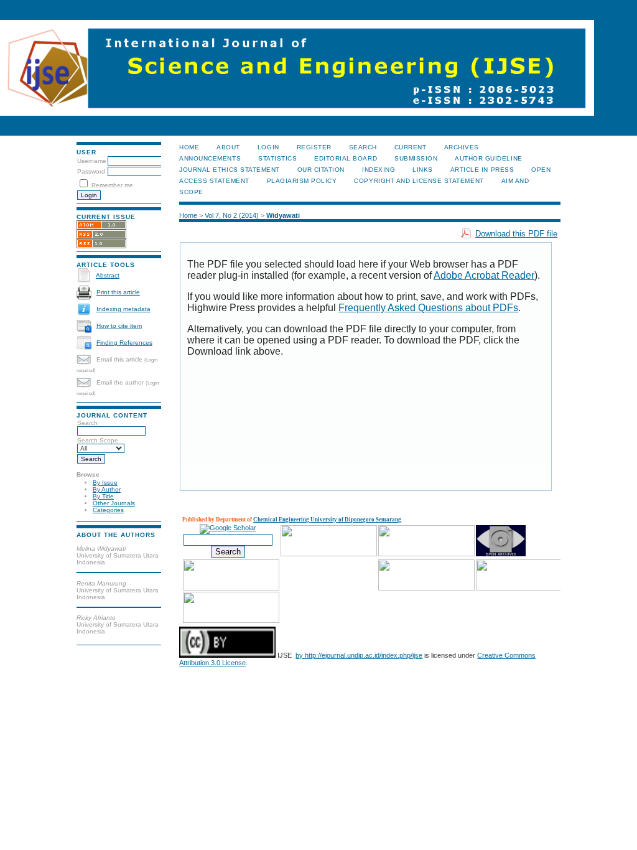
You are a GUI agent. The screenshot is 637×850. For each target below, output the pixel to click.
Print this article (118, 292)
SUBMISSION (415, 158)
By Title (103, 496)
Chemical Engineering (281, 519)
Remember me (112, 185)
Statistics (277, 158)
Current (410, 147)
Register (314, 147)
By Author (107, 489)
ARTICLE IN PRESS (482, 169)
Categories (108, 510)
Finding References (124, 342)
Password (91, 171)
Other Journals (114, 503)
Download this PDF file (516, 233)
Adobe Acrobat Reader (484, 275)
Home (189, 147)
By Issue (105, 482)
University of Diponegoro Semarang (355, 519)
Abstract (107, 275)
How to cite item (119, 325)
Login (268, 147)
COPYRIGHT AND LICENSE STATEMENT (418, 180)
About (228, 147)
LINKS (422, 169)
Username (91, 160)
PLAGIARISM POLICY (302, 180)
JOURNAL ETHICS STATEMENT (229, 169)
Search (363, 147)
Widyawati (283, 215)
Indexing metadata (123, 309)
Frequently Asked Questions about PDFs (428, 307)
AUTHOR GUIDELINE (488, 158)
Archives (461, 147)
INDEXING (378, 169)
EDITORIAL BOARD (345, 158)
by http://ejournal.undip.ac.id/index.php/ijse (358, 655)
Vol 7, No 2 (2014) (232, 215)
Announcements (210, 158)
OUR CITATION (321, 169)
